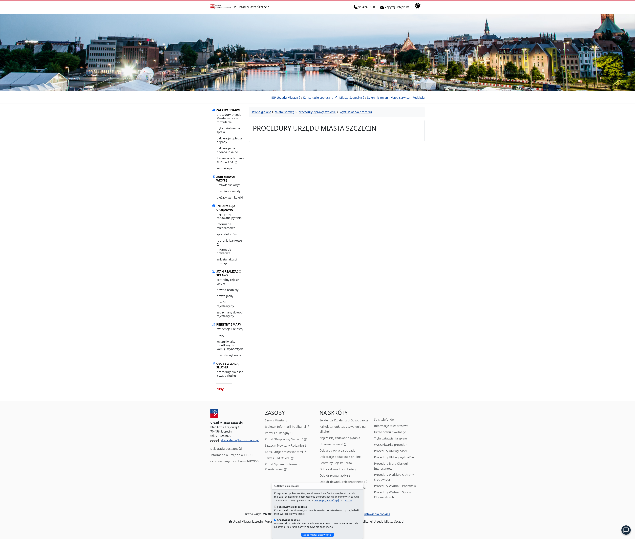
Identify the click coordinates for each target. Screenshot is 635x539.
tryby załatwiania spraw (228, 130)
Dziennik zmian (377, 98)
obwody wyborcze (229, 355)
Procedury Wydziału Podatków (395, 486)
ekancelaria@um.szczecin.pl (240, 440)
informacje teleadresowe (226, 226)
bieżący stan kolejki (230, 197)
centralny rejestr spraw (228, 281)
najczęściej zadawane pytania (229, 216)
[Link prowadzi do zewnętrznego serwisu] (220, 389)
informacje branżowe (224, 251)
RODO (348, 500)
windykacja (224, 168)
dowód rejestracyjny (225, 304)
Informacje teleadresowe (391, 426)
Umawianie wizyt (331, 444)
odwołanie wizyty (228, 191)
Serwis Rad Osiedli (278, 458)
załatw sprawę (284, 112)
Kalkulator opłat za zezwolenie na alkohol (342, 429)
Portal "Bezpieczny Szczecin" (284, 439)
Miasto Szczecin (351, 98)
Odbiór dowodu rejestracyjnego (341, 482)
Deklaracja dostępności (226, 449)
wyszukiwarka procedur (356, 112)
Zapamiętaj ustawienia (317, 535)
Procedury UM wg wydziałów (394, 457)
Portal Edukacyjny (277, 433)
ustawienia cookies (377, 514)
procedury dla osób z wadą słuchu (230, 374)
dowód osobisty (227, 290)
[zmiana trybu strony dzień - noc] (417, 5)
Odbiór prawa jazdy (333, 475)
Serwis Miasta (275, 420)
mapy (220, 335)
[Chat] (626, 530)
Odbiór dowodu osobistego (338, 469)
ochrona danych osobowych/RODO (234, 461)
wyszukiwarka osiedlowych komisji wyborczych (230, 345)
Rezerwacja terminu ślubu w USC (230, 160)
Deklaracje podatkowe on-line (340, 457)
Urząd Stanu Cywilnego (390, 432)
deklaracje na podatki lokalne (227, 150)
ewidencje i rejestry (230, 329)
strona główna (261, 112)
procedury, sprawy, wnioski (317, 112)
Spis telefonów (384, 419)
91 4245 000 (366, 7)
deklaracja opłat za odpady (229, 140)
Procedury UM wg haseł (390, 451)
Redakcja (418, 98)
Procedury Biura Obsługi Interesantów (391, 466)
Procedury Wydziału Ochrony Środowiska (394, 477)
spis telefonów (227, 234)
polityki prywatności (325, 500)
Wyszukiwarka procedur (390, 445)
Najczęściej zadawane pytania (339, 438)
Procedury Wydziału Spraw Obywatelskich (392, 494)
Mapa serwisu (400, 98)
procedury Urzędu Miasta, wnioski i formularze (229, 118)
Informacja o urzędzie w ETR (230, 455)
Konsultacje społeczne (320, 98)
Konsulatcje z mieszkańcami (284, 452)
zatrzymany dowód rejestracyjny (230, 314)
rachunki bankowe (229, 240)
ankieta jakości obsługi (227, 261)
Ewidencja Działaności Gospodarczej (344, 420)
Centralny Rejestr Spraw (335, 463)
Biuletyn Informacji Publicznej (286, 427)
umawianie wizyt (228, 185)
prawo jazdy (225, 296)
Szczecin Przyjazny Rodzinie (284, 445)
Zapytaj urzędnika (397, 7)
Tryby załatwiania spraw (390, 438)
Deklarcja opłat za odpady (337, 450)
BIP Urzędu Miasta (285, 98)
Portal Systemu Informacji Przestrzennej (282, 466)
